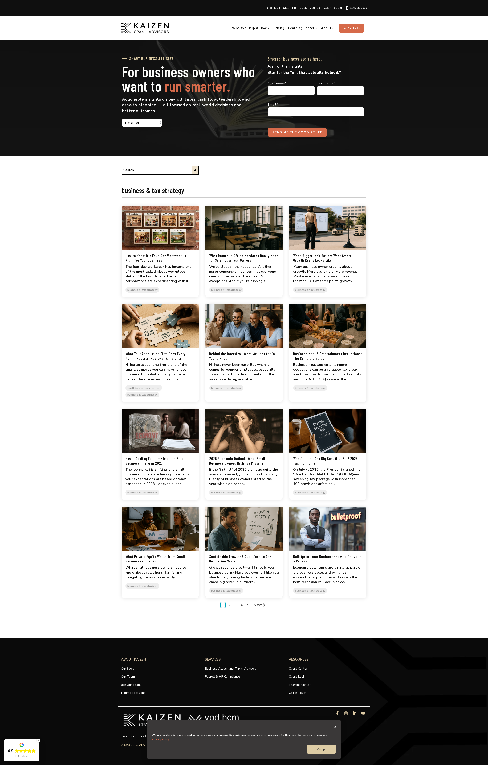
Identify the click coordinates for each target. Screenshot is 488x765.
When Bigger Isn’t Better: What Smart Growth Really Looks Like (322, 257)
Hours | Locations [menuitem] (133, 693)
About (326, 28)
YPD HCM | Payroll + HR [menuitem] (281, 8)
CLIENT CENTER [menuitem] (310, 8)
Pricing (278, 28)
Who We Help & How (249, 28)
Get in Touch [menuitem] (298, 693)
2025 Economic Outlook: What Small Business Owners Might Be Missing (237, 460)
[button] (338, 713)
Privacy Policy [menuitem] (128, 736)
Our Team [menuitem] (128, 676)
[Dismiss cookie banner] (334, 727)
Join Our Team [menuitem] (131, 685)
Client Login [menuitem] (297, 676)
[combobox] (157, 170)
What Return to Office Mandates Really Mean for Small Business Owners (243, 257)
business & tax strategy (142, 290)
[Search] (195, 170)
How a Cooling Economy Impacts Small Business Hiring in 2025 (155, 460)
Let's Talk (351, 28)
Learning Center (301, 28)
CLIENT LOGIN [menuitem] (333, 8)
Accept (321, 749)
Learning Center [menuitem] (300, 685)
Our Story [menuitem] (128, 668)
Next (258, 605)
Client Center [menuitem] (298, 668)
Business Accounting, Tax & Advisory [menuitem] (231, 668)
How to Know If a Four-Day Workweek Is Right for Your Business (155, 257)
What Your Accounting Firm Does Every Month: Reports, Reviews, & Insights (155, 355)
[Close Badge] (38, 740)
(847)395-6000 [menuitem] (356, 8)
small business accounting (143, 388)
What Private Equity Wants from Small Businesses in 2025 (155, 558)
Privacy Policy (160, 739)
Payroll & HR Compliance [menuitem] (222, 676)
